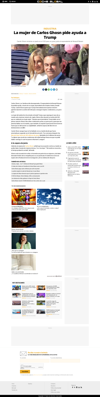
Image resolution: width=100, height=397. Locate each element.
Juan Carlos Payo (53, 290)
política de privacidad (37, 375)
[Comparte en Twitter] (46, 89)
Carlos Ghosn (32, 93)
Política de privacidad (56, 388)
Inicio (13, 383)
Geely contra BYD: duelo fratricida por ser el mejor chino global (29, 287)
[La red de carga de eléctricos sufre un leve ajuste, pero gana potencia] (41, 303)
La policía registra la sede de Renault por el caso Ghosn (26, 171)
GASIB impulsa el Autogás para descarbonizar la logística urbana (53, 311)
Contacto (53, 383)
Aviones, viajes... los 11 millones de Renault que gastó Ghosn (27, 164)
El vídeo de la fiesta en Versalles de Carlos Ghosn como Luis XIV (28, 166)
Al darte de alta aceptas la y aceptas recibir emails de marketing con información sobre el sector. (47, 375)
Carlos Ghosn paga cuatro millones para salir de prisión (26, 168)
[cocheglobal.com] (50, 1)
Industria (24, 298)
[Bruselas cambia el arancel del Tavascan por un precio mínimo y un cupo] (41, 295)
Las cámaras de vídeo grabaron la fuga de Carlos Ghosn (26, 178)
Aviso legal (53, 390)
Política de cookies (55, 392)
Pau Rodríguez (15, 97)
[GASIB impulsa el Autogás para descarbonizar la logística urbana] (41, 311)
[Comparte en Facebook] (43, 89)
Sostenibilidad (49, 314)
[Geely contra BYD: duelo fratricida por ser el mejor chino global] (16, 288)
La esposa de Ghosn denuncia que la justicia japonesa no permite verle (30, 173)
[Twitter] (90, 2)
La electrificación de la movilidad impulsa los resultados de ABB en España (28, 312)
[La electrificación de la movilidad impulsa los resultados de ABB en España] (16, 311)
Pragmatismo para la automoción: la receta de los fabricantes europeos (28, 295)
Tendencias (48, 306)
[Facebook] (88, 2)
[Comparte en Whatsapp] (49, 89)
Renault (21, 93)
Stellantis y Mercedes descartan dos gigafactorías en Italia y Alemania (28, 303)
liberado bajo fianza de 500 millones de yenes (25, 135)
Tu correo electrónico (56, 358)
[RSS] (97, 2)
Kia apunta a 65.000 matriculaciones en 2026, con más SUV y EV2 (53, 287)
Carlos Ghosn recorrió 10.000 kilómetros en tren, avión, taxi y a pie (28, 181)
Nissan (26, 93)
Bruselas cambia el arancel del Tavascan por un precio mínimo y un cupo (53, 295)
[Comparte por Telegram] (51, 89)
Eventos (30, 383)
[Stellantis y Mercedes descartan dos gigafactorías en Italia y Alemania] (16, 303)
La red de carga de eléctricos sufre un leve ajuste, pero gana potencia (52, 303)
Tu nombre (23, 358)
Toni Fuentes (28, 298)
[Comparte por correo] (57, 89)
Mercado (24, 290)
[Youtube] (95, 2)
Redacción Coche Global (31, 315)
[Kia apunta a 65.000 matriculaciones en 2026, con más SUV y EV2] (41, 288)
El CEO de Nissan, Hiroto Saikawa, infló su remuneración (26, 176)
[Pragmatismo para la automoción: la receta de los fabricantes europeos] (16, 295)
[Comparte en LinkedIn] (54, 89)
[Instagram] (93, 2)
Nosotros (53, 386)
